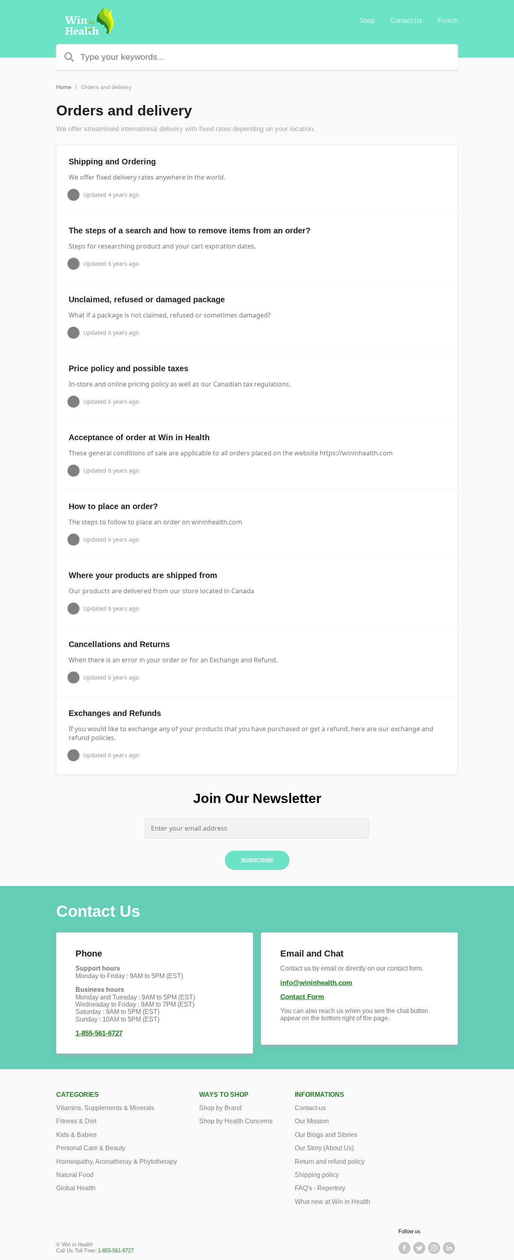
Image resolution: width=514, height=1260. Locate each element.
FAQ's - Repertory (320, 1188)
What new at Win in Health (332, 1201)
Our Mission (312, 1121)
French (448, 20)
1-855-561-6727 (98, 1033)
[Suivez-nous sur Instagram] (434, 1248)
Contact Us (406, 20)
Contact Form (302, 997)
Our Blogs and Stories (326, 1134)
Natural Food (75, 1174)
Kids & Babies (76, 1134)
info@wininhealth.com (316, 983)
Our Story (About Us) (324, 1148)
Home (63, 87)
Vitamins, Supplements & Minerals (105, 1107)
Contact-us (310, 1107)
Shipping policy (317, 1174)
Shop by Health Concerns (236, 1121)
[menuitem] (367, 20)
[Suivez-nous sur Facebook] (404, 1248)
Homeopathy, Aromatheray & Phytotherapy (116, 1161)
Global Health (76, 1188)
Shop (367, 20)
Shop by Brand (220, 1107)
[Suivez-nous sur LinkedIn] (449, 1248)
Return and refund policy (330, 1161)
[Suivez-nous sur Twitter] (419, 1248)
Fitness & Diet (76, 1121)
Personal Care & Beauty (90, 1148)
